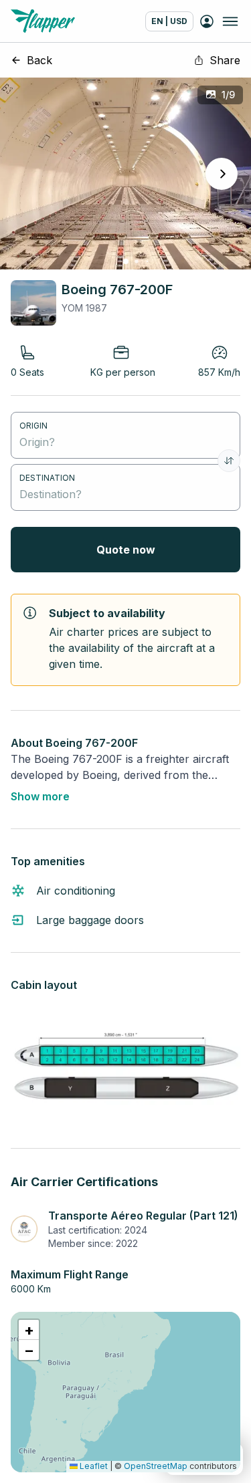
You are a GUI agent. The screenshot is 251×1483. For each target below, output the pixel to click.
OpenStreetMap (155, 1466)
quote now (125, 549)
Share (225, 60)
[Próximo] (221, 174)
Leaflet (93, 1466)
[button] (29, 1330)
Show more (40, 796)
